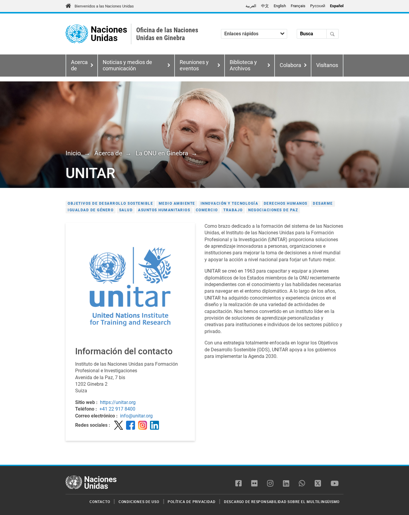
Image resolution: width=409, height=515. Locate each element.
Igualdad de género (90, 210)
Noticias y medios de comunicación (127, 65)
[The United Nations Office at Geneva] (77, 34)
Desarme (323, 203)
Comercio (207, 210)
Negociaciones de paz (273, 210)
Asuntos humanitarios (164, 210)
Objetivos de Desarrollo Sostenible (110, 203)
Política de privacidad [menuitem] (191, 501)
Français (298, 6)
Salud (126, 210)
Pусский (317, 6)
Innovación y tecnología (229, 203)
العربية (251, 6)
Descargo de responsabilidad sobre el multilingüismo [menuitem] (282, 501)
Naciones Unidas (109, 34)
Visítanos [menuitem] (327, 65)
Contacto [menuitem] (100, 501)
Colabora (290, 65)
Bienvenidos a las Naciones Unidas (104, 6)
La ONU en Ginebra (162, 153)
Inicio (73, 153)
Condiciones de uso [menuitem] (139, 501)
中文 (265, 6)
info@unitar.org (136, 416)
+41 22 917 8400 (117, 409)
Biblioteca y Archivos (243, 65)
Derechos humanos (285, 203)
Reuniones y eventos (194, 65)
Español (336, 6)
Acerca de (108, 153)
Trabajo (233, 210)
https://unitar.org (118, 402)
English (280, 6)
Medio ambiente (177, 203)
